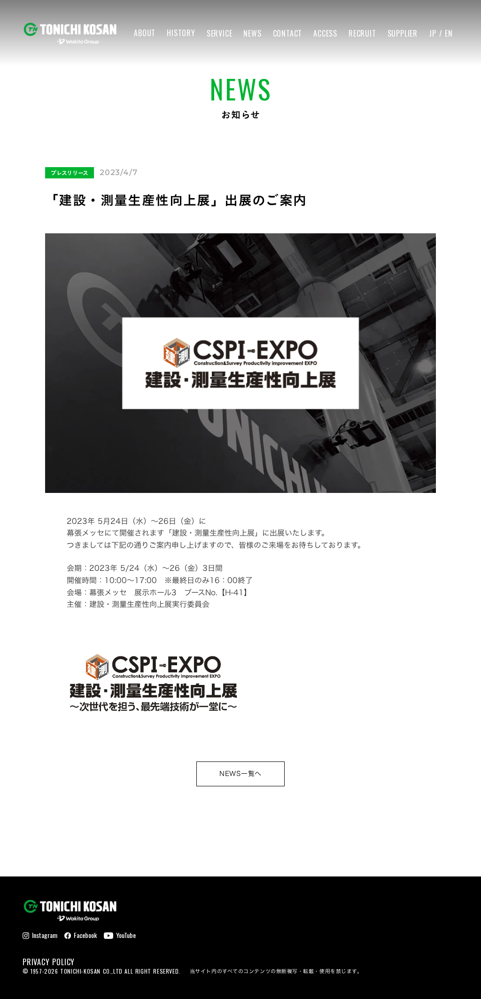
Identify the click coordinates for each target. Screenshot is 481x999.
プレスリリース (69, 173)
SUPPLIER (403, 33)
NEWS (252, 33)
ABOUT (144, 33)
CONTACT (288, 33)
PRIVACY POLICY (49, 962)
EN (449, 33)
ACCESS (325, 33)
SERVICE (220, 33)
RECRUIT (362, 33)
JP (432, 33)
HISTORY (181, 33)
